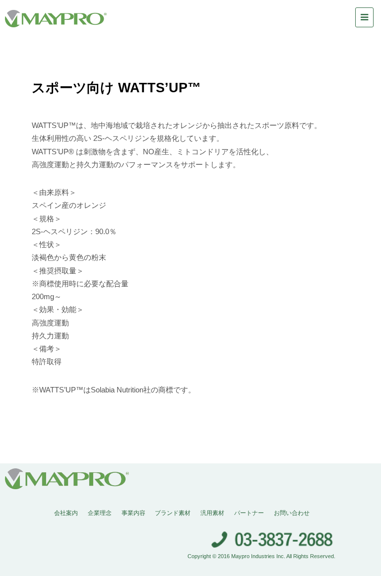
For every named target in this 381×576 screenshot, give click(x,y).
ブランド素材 (172, 513)
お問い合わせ (292, 513)
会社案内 (66, 513)
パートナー (249, 513)
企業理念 (100, 513)
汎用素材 (212, 513)
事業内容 (133, 513)
